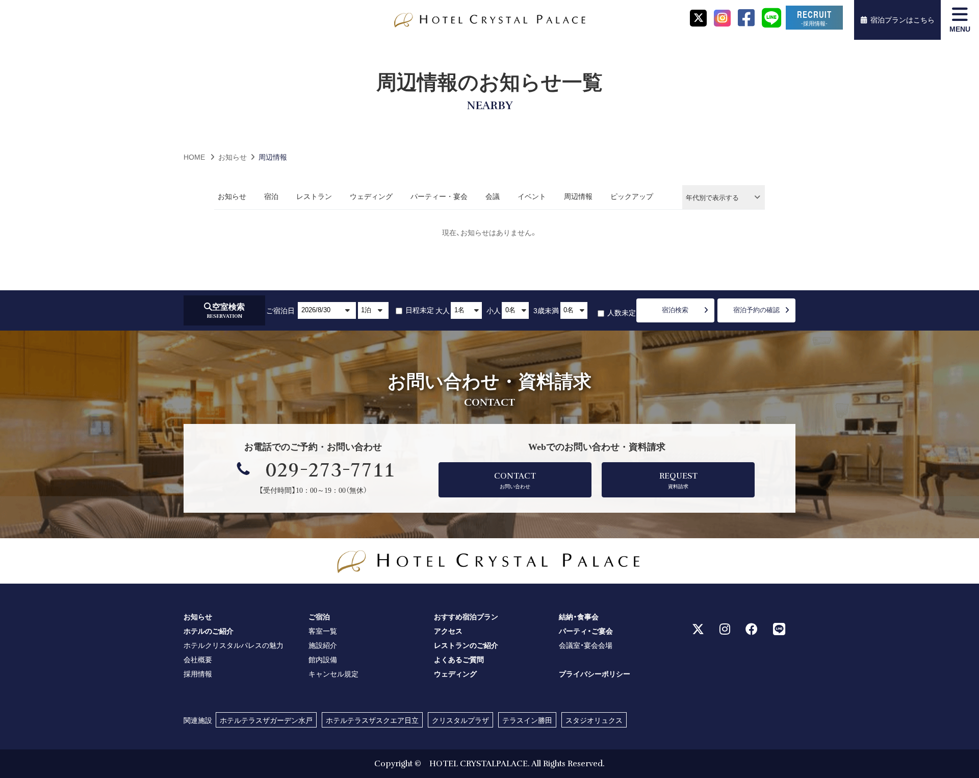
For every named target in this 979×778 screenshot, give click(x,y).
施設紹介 (322, 645)
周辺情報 (578, 196)
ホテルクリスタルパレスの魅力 (234, 645)
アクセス (448, 630)
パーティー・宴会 (439, 196)
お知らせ (232, 196)
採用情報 (198, 673)
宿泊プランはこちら (902, 19)
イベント (532, 196)
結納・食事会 (579, 616)
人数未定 (621, 312)
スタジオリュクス (594, 720)
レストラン (314, 196)
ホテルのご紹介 (209, 630)
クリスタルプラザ (460, 720)
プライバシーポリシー (594, 673)
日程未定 (419, 310)
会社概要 (198, 659)
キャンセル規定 (333, 673)
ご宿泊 (319, 616)
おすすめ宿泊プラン (466, 616)
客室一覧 (322, 630)
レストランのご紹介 (466, 645)
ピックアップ (631, 196)
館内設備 (322, 659)
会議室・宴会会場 (585, 645)
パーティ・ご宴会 (586, 630)
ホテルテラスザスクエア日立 (372, 720)
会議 (492, 196)
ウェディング (371, 196)
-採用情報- (814, 17)
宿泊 (271, 196)
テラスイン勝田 (527, 720)
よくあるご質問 (459, 659)
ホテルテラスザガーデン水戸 (266, 720)
